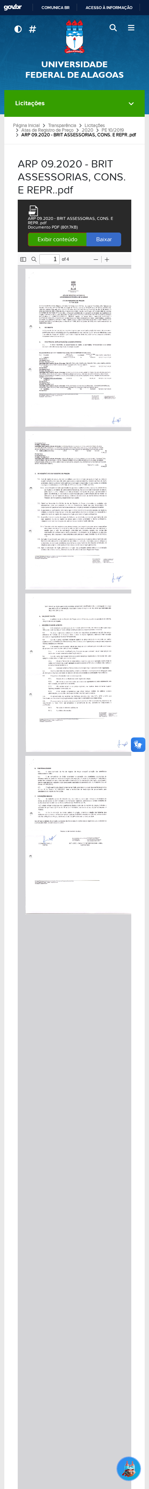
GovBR (13, 7)
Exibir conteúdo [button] (57, 239)
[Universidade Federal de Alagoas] (74, 36)
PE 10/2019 (113, 130)
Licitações (30, 103)
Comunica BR (55, 7)
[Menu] (131, 28)
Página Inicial (26, 125)
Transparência (62, 125)
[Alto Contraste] (18, 29)
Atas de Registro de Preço (47, 130)
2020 (87, 130)
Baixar (104, 239)
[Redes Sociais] (32, 29)
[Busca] (114, 28)
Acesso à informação (109, 7)
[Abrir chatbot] (128, 1468)
